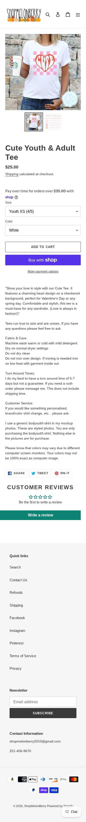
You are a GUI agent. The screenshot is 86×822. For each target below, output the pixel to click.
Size (8, 202)
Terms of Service (23, 656)
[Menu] (78, 14)
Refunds (16, 592)
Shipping (11, 174)
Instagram (17, 630)
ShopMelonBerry (35, 806)
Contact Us (18, 580)
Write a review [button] (40, 515)
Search (15, 567)
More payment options (43, 271)
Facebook (17, 618)
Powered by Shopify (60, 806)
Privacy (16, 668)
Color (8, 221)
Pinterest (16, 643)
